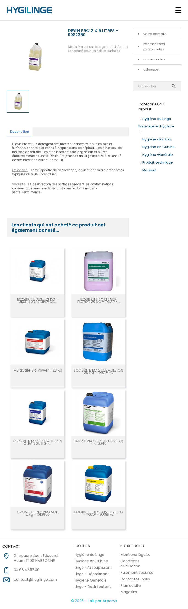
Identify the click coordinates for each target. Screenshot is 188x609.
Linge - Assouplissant (93, 567)
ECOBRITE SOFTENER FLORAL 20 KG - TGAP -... (98, 300)
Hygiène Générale (157, 154)
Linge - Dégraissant (92, 574)
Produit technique (157, 162)
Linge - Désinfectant (93, 586)
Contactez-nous (135, 579)
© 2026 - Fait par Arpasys (94, 601)
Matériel (149, 170)
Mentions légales (135, 554)
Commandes (154, 59)
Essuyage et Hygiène (156, 126)
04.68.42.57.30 (26, 569)
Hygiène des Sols (156, 139)
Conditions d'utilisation (130, 563)
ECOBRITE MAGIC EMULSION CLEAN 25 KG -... (37, 442)
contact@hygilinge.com (35, 579)
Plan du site (130, 585)
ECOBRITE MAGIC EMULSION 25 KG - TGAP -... (98, 371)
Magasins (128, 592)
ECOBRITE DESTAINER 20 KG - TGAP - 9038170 (98, 513)
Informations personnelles (154, 46)
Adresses (151, 69)
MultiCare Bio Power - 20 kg (37, 370)
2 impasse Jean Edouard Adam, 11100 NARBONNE (36, 558)
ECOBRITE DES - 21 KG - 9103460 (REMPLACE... (37, 300)
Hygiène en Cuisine (158, 146)
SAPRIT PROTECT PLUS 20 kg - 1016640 (98, 442)
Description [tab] (19, 131)
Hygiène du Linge (156, 118)
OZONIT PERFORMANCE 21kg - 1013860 (37, 513)
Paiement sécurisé (136, 572)
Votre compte (154, 34)
